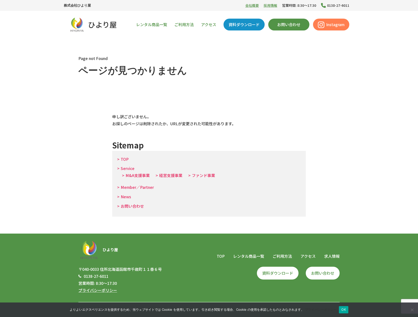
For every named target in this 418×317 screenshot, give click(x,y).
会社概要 (252, 5)
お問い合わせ (288, 24)
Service (127, 168)
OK (343, 309)
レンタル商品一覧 (151, 24)
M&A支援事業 (138, 175)
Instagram (335, 24)
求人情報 (332, 256)
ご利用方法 (184, 24)
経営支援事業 (170, 175)
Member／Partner (137, 187)
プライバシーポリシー (97, 290)
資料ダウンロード (244, 24)
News (126, 196)
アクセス (208, 24)
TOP (125, 159)
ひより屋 (102, 24)
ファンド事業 (203, 175)
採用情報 (270, 5)
